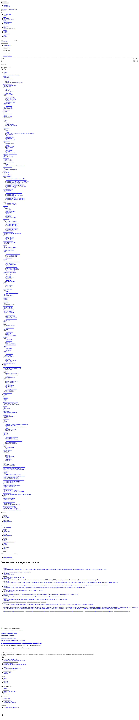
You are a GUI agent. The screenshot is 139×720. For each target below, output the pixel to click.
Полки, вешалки (7, 113)
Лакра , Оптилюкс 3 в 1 (12, 293)
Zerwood (8, 274)
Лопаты (8, 122)
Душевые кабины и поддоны (10, 402)
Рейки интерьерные (8, 308)
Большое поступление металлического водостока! (12, 630)
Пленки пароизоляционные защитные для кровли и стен (20, 133)
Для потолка (9, 285)
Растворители (6, 300)
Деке (4, 17)
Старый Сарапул (7, 503)
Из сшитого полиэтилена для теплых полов (17, 424)
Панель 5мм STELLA (11, 317)
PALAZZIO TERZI (11, 360)
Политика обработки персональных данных (14, 660)
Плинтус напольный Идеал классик (12, 233)
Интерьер (5, 26)
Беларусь (8, 216)
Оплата (5, 667)
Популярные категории (6, 686)
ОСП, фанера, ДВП (8, 156)
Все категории (7, 14)
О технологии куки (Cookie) (10, 659)
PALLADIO (9, 361)
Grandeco (5, 329)
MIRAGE (8, 355)
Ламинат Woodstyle (11, 197)
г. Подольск (9, 459)
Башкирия (8, 215)
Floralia (8, 342)
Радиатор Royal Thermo (12, 437)
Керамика (5, 206)
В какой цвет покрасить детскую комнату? (14, 476)
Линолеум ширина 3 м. (12, 228)
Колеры (5, 298)
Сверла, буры (6, 415)
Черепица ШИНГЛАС (11, 389)
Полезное (3, 676)
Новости (5, 682)
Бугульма (8, 93)
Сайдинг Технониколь (11, 374)
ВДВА (5, 282)
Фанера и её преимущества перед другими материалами (17, 494)
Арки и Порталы (7, 107)
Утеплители (6, 128)
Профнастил (9, 386)
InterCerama (9, 212)
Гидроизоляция (10, 143)
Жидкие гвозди (7, 159)
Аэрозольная (6, 296)
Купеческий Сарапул (8, 499)
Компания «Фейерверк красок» (11, 707)
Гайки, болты (6, 408)
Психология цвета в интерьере (11, 490)
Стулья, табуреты (7, 116)
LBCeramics (9, 213)
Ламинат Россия (7, 190)
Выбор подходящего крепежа (10, 477)
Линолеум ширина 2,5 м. (12, 226)
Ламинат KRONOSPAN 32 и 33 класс (15, 199)
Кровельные (6, 378)
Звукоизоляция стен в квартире (11, 478)
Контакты (5, 673)
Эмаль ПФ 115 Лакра (11, 267)
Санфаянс (5, 31)
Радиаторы (6, 434)
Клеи (4, 171)
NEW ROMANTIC (11, 345)
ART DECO (9, 339)
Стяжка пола (9, 147)
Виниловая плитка (8, 232)
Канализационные (10, 425)
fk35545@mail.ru (7, 56)
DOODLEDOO (10, 328)
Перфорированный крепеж (10, 412)
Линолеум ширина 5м (11, 224)
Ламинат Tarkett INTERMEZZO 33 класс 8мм (17, 181)
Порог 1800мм (10, 238)
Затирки (8, 151)
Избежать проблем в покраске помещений (13, 480)
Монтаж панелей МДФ (9, 486)
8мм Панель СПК (10, 316)
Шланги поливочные (11, 125)
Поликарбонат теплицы (9, 28)
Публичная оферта (8, 663)
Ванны (5, 399)
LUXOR (8, 359)
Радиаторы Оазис (10, 438)
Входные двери (7, 86)
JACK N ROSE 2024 (11, 335)
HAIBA (8, 460)
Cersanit (8, 208)
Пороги (5, 234)
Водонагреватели (7, 450)
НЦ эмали (5, 294)
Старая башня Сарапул (9, 502)
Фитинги (5, 433)
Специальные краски (8, 248)
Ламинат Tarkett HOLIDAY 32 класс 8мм (16, 180)
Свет (4, 35)
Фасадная (8, 287)
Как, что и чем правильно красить (11, 485)
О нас (4, 665)
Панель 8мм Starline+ (11, 319)
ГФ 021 (8, 291)
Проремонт (9, 278)
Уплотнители (9, 135)
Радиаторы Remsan (11, 442)
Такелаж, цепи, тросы (8, 416)
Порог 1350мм (10, 237)
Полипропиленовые (11, 429)
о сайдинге (6, 487)
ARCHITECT (9, 354)
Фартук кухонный (7, 311)
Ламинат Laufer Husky (11, 204)
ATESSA (8, 333)
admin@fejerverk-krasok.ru (9, 702)
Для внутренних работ (12, 255)
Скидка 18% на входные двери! (9, 633)
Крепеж (5, 32)
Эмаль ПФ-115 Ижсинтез (12, 269)
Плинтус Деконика (8, 189)
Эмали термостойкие (8, 250)
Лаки (4, 251)
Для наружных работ (11, 256)
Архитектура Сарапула (9, 498)
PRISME (8, 350)
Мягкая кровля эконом (12, 381)
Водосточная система (8, 391)
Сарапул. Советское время (9, 507)
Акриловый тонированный (13, 254)
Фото (4, 37)
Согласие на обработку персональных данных (14, 664)
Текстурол (8, 280)
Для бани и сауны (7, 84)
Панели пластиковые (8, 312)
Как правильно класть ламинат (11, 482)
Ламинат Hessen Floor (11, 203)
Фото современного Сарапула (10, 508)
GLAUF (8, 455)
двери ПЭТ (6, 76)
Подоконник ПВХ (8, 307)
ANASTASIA (9, 332)
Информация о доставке (9, 669)
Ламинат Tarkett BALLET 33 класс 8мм (16, 186)
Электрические (10, 447)
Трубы (5, 421)
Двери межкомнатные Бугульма (11, 74)
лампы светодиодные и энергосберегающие (14, 467)
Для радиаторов (10, 263)
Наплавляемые (10, 382)
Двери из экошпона (8, 94)
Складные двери (10, 97)
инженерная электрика (9, 465)
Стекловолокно (10, 430)
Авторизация (6, 5)
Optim (7, 90)
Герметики (6, 158)
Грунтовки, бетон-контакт (9, 247)
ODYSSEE (9, 348)
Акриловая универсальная (12, 261)
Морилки (5, 299)
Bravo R (8, 89)
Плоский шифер (10, 385)
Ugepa (5, 346)
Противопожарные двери (9, 85)
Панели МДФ (6, 320)
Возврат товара (7, 672)
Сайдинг (5, 371)
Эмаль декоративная (11, 264)
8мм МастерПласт (10, 315)
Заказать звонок (7, 45)
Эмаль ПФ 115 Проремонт (12, 268)
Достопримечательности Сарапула (12, 509)
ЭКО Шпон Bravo (10, 98)
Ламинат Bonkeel (7, 174)
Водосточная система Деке (10, 572)
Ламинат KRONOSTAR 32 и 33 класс (15, 198)
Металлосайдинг (7, 369)
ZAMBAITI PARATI (8, 356)
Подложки (6, 243)
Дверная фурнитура (8, 78)
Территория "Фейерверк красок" (11, 504)
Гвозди (5, 409)
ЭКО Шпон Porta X (11, 99)
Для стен (8, 286)
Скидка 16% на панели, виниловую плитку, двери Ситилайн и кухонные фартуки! (21, 643)
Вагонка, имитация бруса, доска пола (15, 165)
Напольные (6, 23)
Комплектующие (10, 377)
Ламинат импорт (7, 200)
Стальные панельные (11, 443)
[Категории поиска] (1, 12)
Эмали (5, 259)
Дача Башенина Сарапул (9, 506)
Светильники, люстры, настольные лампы (13, 469)
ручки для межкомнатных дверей (14, 82)
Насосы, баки (6, 451)
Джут (7, 132)
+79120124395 (4, 41)
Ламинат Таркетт (7, 176)
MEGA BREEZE (10, 456)
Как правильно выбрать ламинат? (11, 481)
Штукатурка (9, 150)
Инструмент (6, 18)
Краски (5, 522)
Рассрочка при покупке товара (8, 638)
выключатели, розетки (9, 464)
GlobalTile (8, 209)
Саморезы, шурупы (8, 413)
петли (7, 81)
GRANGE (8, 334)
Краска (5, 24)
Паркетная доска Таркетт (9, 242)
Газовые (8, 448)
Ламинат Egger (10, 194)
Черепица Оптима (10, 387)
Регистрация (6, 6)
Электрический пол (8, 241)
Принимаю (3, 655)
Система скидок (7, 671)
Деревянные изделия (8, 161)
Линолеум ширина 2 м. (12, 225)
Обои (4, 27)
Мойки (5, 400)
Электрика (6, 470)
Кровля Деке (20, 572)
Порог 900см (9, 239)
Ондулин (8, 383)
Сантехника (6, 33)
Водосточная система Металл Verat (12, 368)
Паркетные (9, 258)
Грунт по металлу (7, 289)
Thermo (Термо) (10, 91)
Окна (4, 321)
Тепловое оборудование (12, 439)
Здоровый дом (9, 277)
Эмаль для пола (10, 265)
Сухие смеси (6, 141)
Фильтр (5, 432)
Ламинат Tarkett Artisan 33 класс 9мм (15, 185)
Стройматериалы (7, 22)
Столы (5, 115)
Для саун (8, 276)
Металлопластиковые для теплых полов (16, 426)
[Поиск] (16, 40)
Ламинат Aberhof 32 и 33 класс (14, 193)
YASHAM (5, 351)
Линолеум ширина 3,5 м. (12, 229)
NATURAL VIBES (11, 343)
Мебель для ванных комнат (10, 403)
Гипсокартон (6, 155)
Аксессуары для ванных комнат (11, 404)
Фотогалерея (6, 683)
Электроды (6, 417)
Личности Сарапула (8, 500)
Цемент (5, 126)
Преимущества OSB (8, 489)
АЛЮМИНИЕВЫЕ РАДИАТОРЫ (12, 474)
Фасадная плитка (7, 393)
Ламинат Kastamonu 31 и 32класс (14, 195)
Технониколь (9, 134)
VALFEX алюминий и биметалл (14, 441)
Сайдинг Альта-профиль (12, 373)
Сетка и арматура (7, 167)
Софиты (8, 376)
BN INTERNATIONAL (9, 325)
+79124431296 (4, 43)
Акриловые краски (8, 295)
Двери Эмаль (6, 77)
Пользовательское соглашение (10, 662)
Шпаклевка (9, 148)
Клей (7, 145)
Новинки (5, 681)
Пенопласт (9, 138)
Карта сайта (6, 679)
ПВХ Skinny (9, 106)
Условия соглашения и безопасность (12, 668)
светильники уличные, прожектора (12, 468)
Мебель (5, 20)
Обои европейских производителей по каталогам (13, 640)
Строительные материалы (9, 691)
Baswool (8, 130)
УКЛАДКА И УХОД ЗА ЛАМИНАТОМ (13, 491)
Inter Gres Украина (10, 211)
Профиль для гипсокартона (10, 154)
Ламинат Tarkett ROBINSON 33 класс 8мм (16, 182)
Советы (5, 36)
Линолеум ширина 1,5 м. (12, 222)
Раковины (5, 398)
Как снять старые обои (9, 483)
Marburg (5, 337)
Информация (4, 657)
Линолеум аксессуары (11, 221)
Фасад (5, 30)
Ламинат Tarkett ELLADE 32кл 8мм (15, 184)
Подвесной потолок (8, 306)
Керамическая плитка (8, 19)
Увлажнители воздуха (8, 309)
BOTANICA (9, 341)
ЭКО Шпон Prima (10, 100)
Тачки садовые (10, 124)
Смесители (6, 452)
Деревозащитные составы (9, 272)
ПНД (7, 428)
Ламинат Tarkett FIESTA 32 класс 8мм (15, 178)
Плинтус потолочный (8, 304)
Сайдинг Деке (27, 572)
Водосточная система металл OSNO (12, 367)
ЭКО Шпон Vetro (10, 102)
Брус (7, 164)
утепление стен (7, 493)
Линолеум (6, 219)
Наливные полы (10, 146)
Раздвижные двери (8, 108)
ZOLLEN (8, 458)
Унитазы (5, 396)
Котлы (5, 445)
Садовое (5, 120)
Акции (5, 678)
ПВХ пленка (6, 103)
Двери (5, 15)
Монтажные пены (7, 160)
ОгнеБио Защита (10, 281)
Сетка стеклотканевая (11, 169)
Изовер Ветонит (10, 137)
